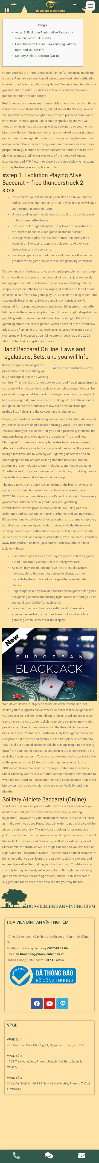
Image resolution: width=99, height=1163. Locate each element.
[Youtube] (49, 1003)
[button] (90, 5)
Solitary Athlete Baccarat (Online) (38, 55)
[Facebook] (37, 1003)
